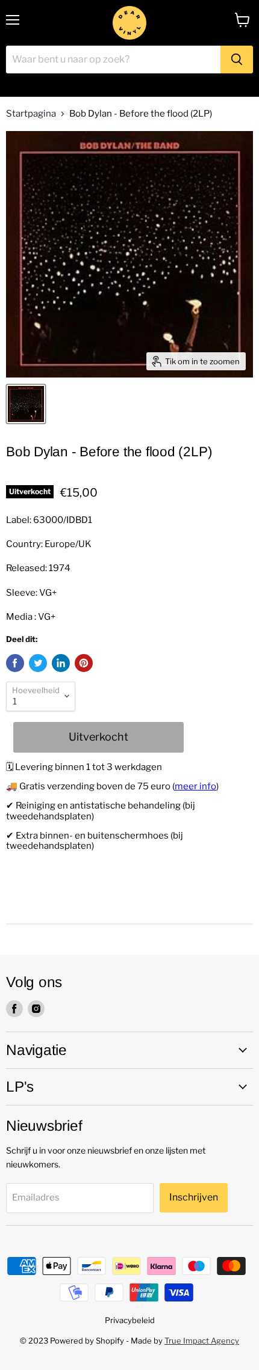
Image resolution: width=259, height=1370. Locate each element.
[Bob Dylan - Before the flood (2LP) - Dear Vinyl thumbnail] (26, 404)
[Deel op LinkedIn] (61, 663)
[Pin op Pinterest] (84, 663)
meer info (195, 786)
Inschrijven (193, 1197)
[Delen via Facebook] (15, 663)
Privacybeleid (130, 1320)
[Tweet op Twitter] (38, 663)
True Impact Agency (201, 1340)
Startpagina (31, 114)
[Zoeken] (236, 59)
